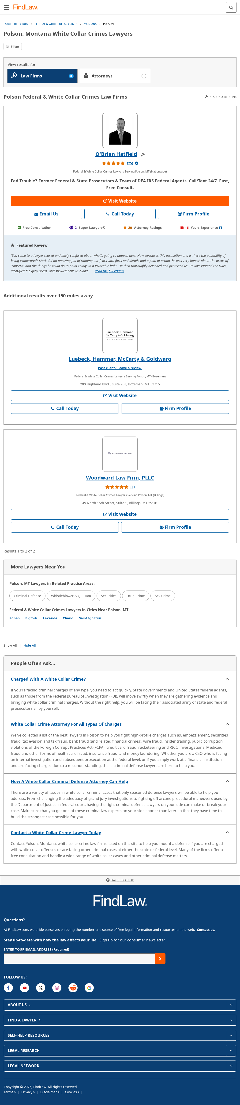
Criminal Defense (27, 596)
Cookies (71, 1092)
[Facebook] (8, 987)
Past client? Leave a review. (120, 368)
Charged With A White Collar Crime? (48, 679)
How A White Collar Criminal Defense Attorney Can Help (69, 781)
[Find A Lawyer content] (231, 1020)
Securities (108, 596)
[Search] (231, 7)
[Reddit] (73, 987)
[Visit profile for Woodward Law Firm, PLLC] (120, 454)
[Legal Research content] (231, 1050)
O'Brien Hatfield (116, 153)
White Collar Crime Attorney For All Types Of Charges (66, 724)
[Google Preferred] (89, 987)
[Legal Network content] (231, 1066)
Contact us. (206, 929)
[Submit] (160, 958)
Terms (9, 1092)
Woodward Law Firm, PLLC (120, 477)
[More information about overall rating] (136, 163)
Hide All (30, 645)
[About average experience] (220, 227)
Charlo (68, 618)
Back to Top (122, 880)
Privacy (27, 1092)
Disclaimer (49, 1092)
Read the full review (109, 271)
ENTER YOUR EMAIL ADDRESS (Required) (36, 949)
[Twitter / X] (40, 987)
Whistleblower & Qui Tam (71, 596)
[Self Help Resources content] (231, 1035)
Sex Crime (163, 596)
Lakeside (50, 618)
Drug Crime (136, 596)
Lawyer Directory (16, 24)
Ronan (14, 618)
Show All (10, 645)
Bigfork (31, 618)
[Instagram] (56, 987)
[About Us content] (231, 1005)
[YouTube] (24, 987)
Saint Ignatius (90, 618)
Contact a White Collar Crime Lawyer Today (56, 832)
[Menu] (6, 7)
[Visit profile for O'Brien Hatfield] (120, 130)
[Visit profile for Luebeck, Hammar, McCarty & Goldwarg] (120, 335)
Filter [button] (14, 46)
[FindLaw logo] (27, 7)
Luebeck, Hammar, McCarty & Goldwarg (120, 358)
